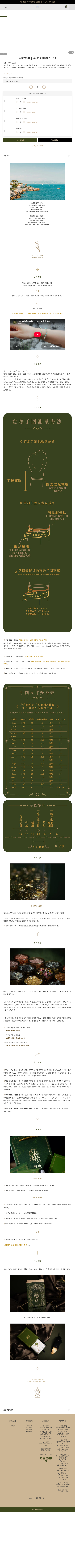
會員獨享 (29, 1426)
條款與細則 (29, 1431)
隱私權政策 (29, 1429)
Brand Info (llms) (46, 1454)
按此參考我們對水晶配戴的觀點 (17, 1045)
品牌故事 (12, 1426)
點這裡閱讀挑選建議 (13, 1030)
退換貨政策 (29, 1428)
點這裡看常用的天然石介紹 (15, 1038)
